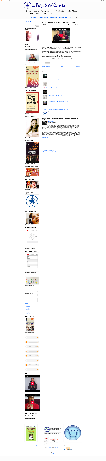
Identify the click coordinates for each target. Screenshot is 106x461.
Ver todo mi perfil (45, 137)
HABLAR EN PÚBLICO (63, 17)
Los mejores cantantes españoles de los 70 (51, 79)
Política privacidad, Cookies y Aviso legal (32, 445)
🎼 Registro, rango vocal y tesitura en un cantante (57, 82)
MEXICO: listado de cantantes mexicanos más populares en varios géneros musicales (63, 74)
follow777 (71, 452)
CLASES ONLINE (33, 17)
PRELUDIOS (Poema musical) (48, 150)
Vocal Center (50, 447)
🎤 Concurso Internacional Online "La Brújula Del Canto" (58, 111)
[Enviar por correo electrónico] (45, 63)
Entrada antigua (77, 66)
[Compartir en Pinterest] (49, 63)
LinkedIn (27, 309)
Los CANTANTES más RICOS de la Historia (56, 95)
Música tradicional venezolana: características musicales (58, 101)
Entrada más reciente (46, 66)
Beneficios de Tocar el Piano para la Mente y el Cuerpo (53, 148)
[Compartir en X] (47, 63)
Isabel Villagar (51, 121)
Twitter (27, 312)
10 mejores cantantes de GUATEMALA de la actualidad (58, 90)
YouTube (28, 313)
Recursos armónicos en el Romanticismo (50, 151)
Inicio (62, 66)
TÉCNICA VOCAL (53, 17)
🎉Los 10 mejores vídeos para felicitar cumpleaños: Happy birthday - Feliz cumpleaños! (59, 87)
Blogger (53, 453)
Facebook (28, 306)
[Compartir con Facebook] (48, 63)
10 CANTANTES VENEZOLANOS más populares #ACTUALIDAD (56, 109)
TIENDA (71, 17)
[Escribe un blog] (46, 63)
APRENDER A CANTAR (43, 17)
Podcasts (28, 310)
